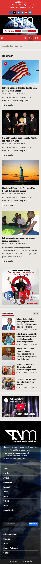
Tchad (5, 468)
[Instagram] (30, 12)
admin (6, 94)
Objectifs (26, 4)
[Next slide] (37, 313)
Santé (5, 491)
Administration (8, 510)
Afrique (6, 477)
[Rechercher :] (16, 524)
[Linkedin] (18, 12)
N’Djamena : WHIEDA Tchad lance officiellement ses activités (8, 383)
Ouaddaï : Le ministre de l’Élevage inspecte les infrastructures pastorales (8, 368)
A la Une (6, 473)
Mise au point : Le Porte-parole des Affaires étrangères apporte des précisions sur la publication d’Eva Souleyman (8, 353)
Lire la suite (9, 104)
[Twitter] (14, 12)
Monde (5, 505)
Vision (34, 4)
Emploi (5, 496)
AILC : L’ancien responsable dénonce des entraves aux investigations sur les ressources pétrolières (8, 339)
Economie (6, 487)
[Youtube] (26, 12)
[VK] (22, 12)
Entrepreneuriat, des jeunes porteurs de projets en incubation (20, 223)
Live (36, 37)
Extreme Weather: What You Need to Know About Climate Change (20, 72)
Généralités (7, 482)
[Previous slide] (34, 313)
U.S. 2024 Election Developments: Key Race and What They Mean (20, 122)
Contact (31, 7)
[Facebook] (11, 12)
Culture (6, 500)
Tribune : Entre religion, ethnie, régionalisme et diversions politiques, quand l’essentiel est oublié (8, 324)
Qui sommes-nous (13, 4)
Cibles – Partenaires (17, 7)
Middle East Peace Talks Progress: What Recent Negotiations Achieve (20, 172)
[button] (2, 38)
